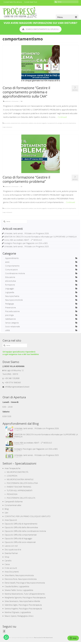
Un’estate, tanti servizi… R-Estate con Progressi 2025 (26, 246)
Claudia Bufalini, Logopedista (17, 586)
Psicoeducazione (12, 311)
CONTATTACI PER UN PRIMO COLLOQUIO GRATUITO (27, 516)
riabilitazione (10, 319)
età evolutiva (10, 281)
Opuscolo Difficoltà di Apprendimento (21, 523)
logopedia (44, 123)
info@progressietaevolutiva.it (17, 386)
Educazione (10, 277)
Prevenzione (10, 307)
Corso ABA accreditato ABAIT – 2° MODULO (23, 240)
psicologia (59, 123)
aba (5, 123)
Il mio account (11, 568)
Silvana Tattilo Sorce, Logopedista (19, 590)
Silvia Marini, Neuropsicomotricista (19, 575)
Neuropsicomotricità (14, 300)
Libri (6, 512)
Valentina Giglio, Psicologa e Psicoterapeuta (23, 605)
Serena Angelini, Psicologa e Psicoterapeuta (23, 608)
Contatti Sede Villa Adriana (13, 2)
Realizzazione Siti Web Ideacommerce (43, 637)
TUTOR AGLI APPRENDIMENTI (19, 490)
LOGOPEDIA (12, 475)
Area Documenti (12, 571)
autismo (8, 123)
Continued (62, 117)
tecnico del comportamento (69, 123)
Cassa (7, 564)
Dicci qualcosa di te (13, 549)
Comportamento (12, 265)
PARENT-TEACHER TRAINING (19, 487)
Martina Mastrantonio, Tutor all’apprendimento (25, 594)
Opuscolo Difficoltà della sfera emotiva (21, 527)
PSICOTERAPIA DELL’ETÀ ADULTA (21, 498)
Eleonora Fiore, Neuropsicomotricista (20, 579)
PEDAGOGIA (12, 494)
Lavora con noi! (11, 546)
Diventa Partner (11, 553)
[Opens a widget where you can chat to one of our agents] (73, 638)
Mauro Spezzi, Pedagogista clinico (19, 616)
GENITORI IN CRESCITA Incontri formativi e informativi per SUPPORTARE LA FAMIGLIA (40, 236)
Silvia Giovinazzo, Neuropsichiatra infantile (22, 601)
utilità (7, 330)
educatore (39, 123)
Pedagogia (9, 303)
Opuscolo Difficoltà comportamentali (20, 534)
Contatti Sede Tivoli (30, 2)
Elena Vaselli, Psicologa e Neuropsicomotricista (25, 582)
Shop (7, 557)
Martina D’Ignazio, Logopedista (18, 612)
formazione (15, 101)
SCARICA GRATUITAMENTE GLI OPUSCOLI (42, 29)
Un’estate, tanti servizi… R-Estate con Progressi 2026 (26, 233)
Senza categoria (12, 322)
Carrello (8, 560)
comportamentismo (15, 123)
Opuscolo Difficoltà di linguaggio (18, 538)
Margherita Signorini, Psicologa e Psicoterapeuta (25, 597)
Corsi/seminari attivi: (13, 505)
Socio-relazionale (12, 326)
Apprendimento (12, 258)
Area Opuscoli (11, 520)
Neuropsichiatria (12, 296)
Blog (7, 509)
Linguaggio (9, 288)
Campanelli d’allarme (14, 501)
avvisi (7, 262)
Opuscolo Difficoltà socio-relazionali (20, 542)
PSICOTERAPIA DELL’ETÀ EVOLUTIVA (22, 483)
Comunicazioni (11, 269)
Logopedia (9, 292)
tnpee (4, 127)
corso (35, 123)
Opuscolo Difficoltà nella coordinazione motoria (25, 531)
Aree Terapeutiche (12, 468)
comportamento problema (27, 123)
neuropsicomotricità (52, 123)
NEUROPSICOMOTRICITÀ (17, 472)
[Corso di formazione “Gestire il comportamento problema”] (40, 153)
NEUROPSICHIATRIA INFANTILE (20, 479)
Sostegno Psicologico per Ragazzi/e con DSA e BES (26, 243)
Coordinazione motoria (15, 273)
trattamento (9, 127)
